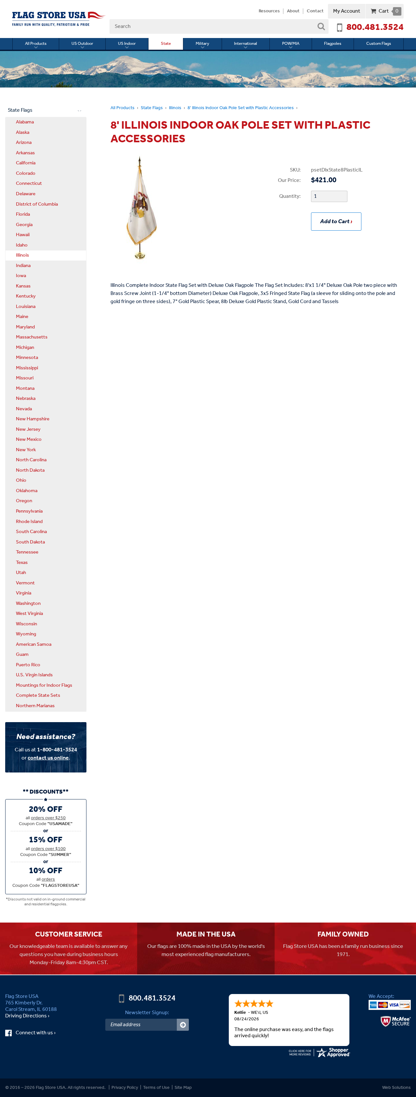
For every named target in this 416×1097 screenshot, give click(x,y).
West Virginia (29, 613)
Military (202, 44)
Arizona (24, 142)
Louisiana (25, 306)
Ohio (21, 480)
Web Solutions (396, 1087)
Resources (269, 11)
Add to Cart (334, 221)
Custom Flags (378, 44)
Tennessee (27, 552)
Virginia (23, 593)
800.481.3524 (375, 27)
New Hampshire (32, 419)
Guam (22, 654)
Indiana (23, 265)
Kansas (23, 286)
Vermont (25, 583)
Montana (25, 388)
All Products (35, 44)
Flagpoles (332, 44)
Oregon (24, 500)
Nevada (24, 409)
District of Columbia (37, 204)
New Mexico (29, 439)
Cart (388, 11)
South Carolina (31, 531)
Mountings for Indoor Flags (44, 685)
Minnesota (27, 357)
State (166, 44)
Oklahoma (26, 490)
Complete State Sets (38, 695)
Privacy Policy (124, 1087)
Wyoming (26, 634)
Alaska (22, 132)
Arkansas (25, 153)
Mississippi (27, 368)
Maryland (25, 327)
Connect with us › (41, 1033)
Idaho (22, 245)
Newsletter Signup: (147, 1013)
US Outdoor (82, 44)
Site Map (183, 1087)
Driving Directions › (27, 1016)
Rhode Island (29, 521)
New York (26, 449)
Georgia (24, 224)
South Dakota (30, 542)
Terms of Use (156, 1087)
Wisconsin (26, 624)
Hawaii (23, 234)
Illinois (175, 108)
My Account (346, 11)
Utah (21, 572)
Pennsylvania (29, 511)
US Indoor (127, 44)
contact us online (48, 758)
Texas (22, 562)
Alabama (25, 122)
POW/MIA (290, 44)
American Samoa (33, 644)
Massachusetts (31, 337)
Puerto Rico (28, 665)
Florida (23, 214)
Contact (315, 11)
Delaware (25, 193)
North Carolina (31, 460)
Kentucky (26, 296)
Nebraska (25, 398)
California (25, 163)
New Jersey (28, 429)
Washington (28, 603)
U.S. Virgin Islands (34, 675)
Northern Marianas (35, 705)
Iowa (21, 275)
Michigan (25, 347)
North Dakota (30, 470)
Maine (22, 316)
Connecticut (29, 183)
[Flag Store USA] (59, 19)
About (293, 11)
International (245, 44)
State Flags (152, 108)
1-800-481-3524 (57, 750)
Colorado (25, 173)
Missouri (24, 378)
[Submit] (183, 1025)
